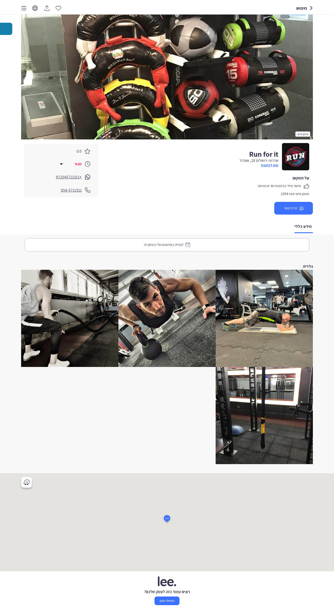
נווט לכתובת (269, 165)
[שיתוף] (46, 8)
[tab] (303, 226)
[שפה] (35, 8)
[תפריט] (24, 8)
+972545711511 (69, 177)
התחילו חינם (167, 601)
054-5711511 (71, 190)
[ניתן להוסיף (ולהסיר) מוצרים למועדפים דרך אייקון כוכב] (58, 8)
